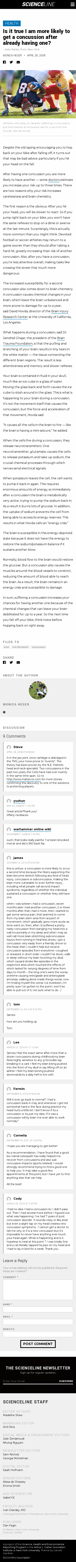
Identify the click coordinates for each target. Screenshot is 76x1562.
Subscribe (66, 1381)
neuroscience (38, 647)
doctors (54, 180)
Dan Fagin (9, 1525)
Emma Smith (11, 1485)
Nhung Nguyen (13, 1442)
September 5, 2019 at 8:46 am (23, 1094)
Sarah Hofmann (13, 1470)
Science (38, 4)
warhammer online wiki (32, 829)
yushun (19, 801)
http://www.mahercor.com (24, 779)
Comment (10, 1277)
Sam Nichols (11, 1454)
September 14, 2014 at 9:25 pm (24, 1009)
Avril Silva (9, 1427)
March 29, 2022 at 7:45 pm (22, 1203)
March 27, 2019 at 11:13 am (22, 1047)
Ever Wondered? (21, 647)
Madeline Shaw (13, 1415)
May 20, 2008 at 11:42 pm (21, 806)
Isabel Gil (8, 1497)
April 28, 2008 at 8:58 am (20, 752)
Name (7, 1304)
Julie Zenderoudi (13, 1438)
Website (8, 1329)
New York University (28, 1550)
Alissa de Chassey (14, 1481)
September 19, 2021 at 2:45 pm (24, 1140)
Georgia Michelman (15, 1458)
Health (11, 23)
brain (6, 647)
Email (8, 1316)
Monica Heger (12, 55)
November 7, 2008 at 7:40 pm (23, 834)
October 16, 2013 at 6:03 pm (23, 862)
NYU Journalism (20, 1557)
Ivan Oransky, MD (14, 1510)
